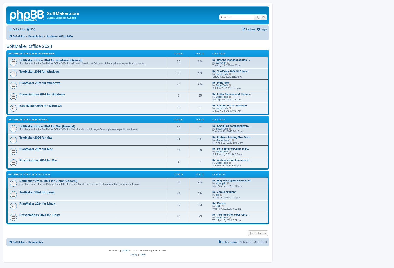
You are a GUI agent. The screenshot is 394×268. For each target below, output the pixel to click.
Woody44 (221, 62)
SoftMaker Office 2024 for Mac (28, 119)
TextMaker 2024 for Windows (39, 71)
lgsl (217, 194)
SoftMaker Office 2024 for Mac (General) (47, 126)
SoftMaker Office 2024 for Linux (29, 174)
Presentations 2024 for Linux (39, 215)
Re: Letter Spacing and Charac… (231, 94)
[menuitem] (30, 29)
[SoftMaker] (27, 15)
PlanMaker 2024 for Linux (37, 203)
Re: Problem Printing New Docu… (232, 137)
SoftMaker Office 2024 (29, 46)
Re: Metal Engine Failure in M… (231, 148)
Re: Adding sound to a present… (232, 160)
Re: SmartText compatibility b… (231, 126)
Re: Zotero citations (224, 192)
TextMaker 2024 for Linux (36, 192)
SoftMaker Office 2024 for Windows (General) (50, 60)
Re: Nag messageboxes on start (231, 180)
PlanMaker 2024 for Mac (36, 149)
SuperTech (222, 74)
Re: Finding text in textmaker (229, 105)
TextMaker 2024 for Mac (35, 137)
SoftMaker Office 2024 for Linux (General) (48, 181)
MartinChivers (223, 140)
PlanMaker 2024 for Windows (39, 83)
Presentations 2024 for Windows (42, 94)
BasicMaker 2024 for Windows (40, 105)
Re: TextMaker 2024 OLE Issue (230, 71)
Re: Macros (219, 203)
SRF (218, 206)
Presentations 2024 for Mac (38, 160)
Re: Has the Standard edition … (231, 60)
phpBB (125, 250)
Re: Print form (220, 82)
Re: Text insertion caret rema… (230, 214)
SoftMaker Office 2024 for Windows (31, 53)
